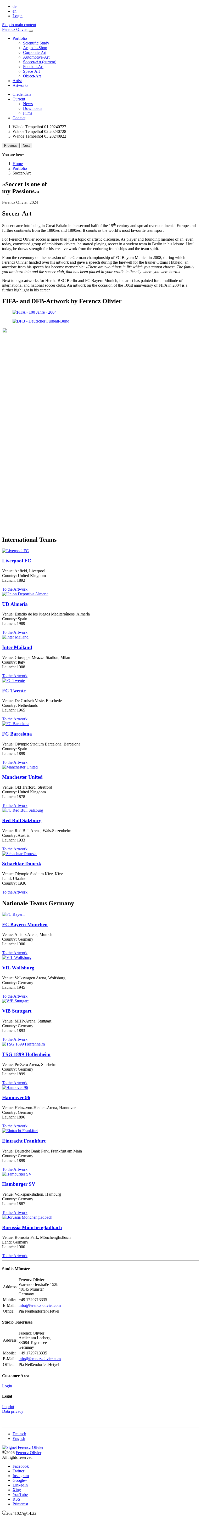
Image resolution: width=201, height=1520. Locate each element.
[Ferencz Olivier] (22, 1447)
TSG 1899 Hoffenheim (26, 1054)
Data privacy (12, 1411)
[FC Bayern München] (13, 914)
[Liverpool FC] (15, 551)
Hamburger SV (18, 1184)
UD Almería (15, 604)
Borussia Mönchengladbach (32, 1227)
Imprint (8, 1406)
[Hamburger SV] (17, 1174)
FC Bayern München (25, 924)
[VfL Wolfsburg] (16, 957)
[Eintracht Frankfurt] (20, 1130)
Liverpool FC (16, 560)
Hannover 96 (16, 1097)
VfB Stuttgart (16, 1011)
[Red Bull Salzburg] (22, 810)
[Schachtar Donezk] (19, 853)
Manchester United (22, 777)
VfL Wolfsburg (18, 967)
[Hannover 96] (15, 1087)
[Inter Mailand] (15, 637)
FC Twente (14, 690)
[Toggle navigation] (31, 31)
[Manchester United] (20, 767)
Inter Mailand (17, 647)
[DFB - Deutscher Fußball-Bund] (41, 321)
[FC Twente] (13, 680)
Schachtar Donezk (21, 863)
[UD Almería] (25, 594)
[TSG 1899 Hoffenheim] (23, 1044)
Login (18, 16)
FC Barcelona (17, 734)
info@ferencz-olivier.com (40, 1305)
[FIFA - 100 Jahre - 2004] (35, 312)
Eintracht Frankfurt (24, 1141)
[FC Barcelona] (15, 723)
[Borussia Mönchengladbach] (27, 1217)
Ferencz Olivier (28, 1452)
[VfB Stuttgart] (15, 1001)
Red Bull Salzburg (22, 820)
